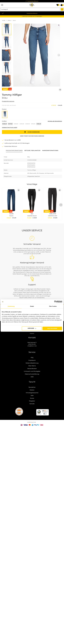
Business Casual (56, 626)
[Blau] (5, 114)
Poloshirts (37, 216)
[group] (36, 55)
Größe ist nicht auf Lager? (9, 127)
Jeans (50, 216)
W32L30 (39, 124)
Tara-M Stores (42, 612)
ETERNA (36, 349)
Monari (44, 513)
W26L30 (4, 124)
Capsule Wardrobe (9, 628)
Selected (12, 347)
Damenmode (14, 538)
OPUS (23, 513)
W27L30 (10, 124)
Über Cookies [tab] (53, 306)
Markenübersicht (25, 515)
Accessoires (11, 539)
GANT (16, 347)
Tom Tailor (41, 347)
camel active (48, 347)
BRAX (22, 347)
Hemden (46, 216)
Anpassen (31, 328)
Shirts (42, 216)
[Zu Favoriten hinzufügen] (60, 89)
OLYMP (30, 349)
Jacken (4, 539)
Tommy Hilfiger (39, 196)
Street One (29, 513)
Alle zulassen (52, 328)
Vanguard (57, 347)
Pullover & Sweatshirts (54, 538)
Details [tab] (32, 306)
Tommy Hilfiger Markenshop (29, 536)
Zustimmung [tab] (11, 306)
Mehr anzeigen (32, 136)
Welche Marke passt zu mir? (43, 626)
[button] (59, 55)
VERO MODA (35, 513)
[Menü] (2, 5)
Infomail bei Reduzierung (55, 121)
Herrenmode (21, 538)
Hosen (31, 538)
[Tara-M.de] (31, 5)
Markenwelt (50, 624)
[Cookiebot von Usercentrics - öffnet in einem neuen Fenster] (55, 302)
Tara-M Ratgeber (6, 626)
